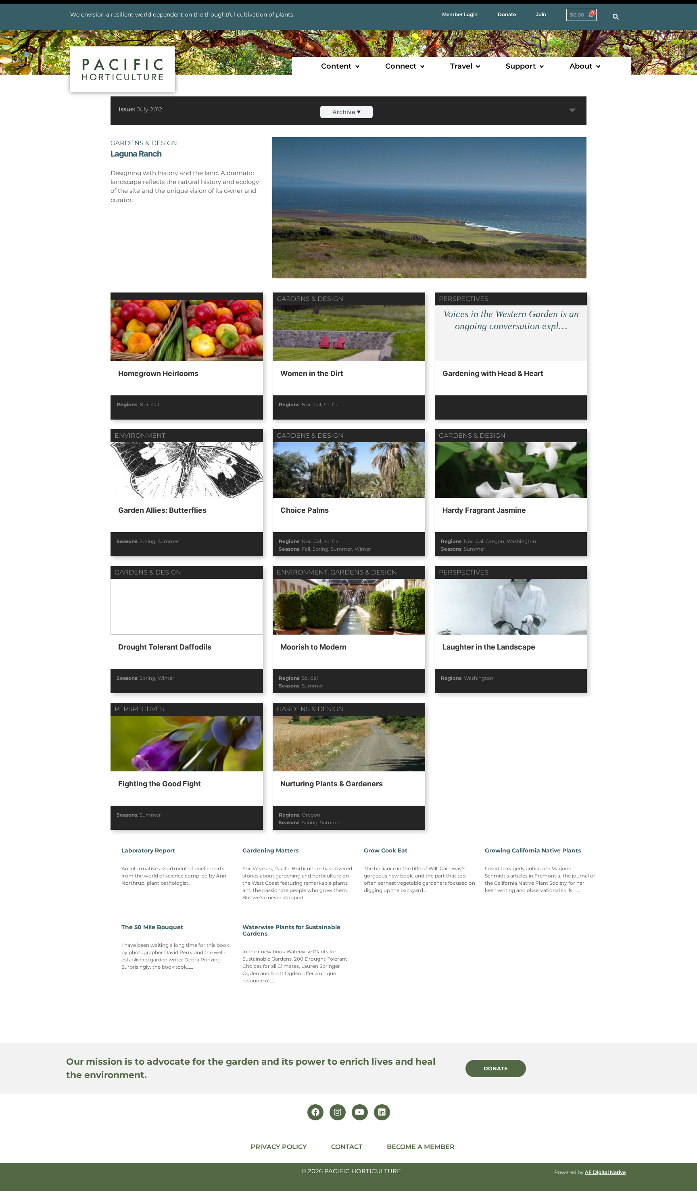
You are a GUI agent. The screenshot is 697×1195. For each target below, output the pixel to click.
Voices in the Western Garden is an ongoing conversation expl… (511, 320)
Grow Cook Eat (385, 850)
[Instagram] (338, 1112)
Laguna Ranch (136, 154)
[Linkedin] (382, 1112)
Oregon (495, 541)
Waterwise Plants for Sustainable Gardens (291, 930)
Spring (147, 541)
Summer (168, 541)
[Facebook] (315, 1112)
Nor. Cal (149, 404)
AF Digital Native (605, 1172)
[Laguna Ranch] (429, 235)
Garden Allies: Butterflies (162, 510)
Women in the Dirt (311, 373)
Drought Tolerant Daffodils (164, 647)
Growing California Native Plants (533, 850)
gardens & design (144, 143)
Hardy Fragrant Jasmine (484, 510)
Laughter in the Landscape (488, 647)
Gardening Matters (270, 850)
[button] (341, 66)
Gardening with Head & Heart (492, 373)
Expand (572, 110)
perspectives (463, 299)
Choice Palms (304, 510)
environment (140, 435)
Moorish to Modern (313, 647)
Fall (306, 549)
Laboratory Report (148, 850)
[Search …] (616, 17)
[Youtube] (360, 1112)
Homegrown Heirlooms (158, 373)
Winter (363, 549)
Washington (521, 541)
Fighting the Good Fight (159, 783)
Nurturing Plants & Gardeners (331, 783)
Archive (343, 112)
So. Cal (331, 404)
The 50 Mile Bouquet (152, 927)
